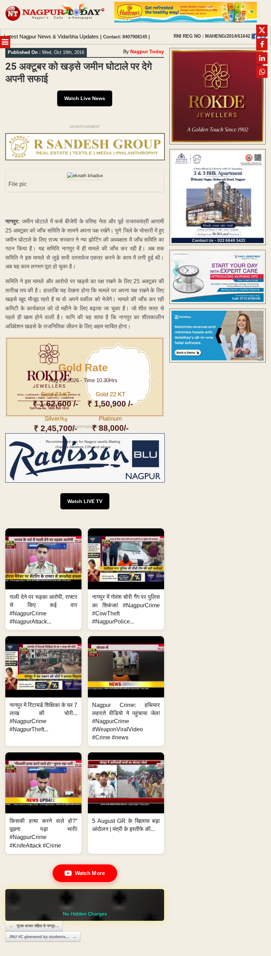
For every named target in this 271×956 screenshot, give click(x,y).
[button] (43, 579)
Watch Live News (84, 98)
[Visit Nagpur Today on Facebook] (254, 36)
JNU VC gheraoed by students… (43, 937)
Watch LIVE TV (84, 501)
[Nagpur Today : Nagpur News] (55, 14)
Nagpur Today (147, 51)
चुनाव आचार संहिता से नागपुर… (34, 926)
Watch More (90, 873)
